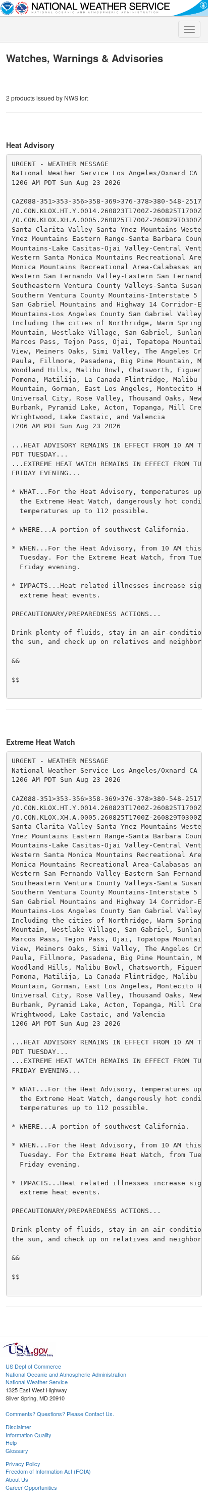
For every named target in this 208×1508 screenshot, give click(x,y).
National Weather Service (37, 1382)
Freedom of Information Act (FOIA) (48, 1471)
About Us (17, 1479)
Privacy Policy (23, 1464)
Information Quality (28, 1435)
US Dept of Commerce (33, 1366)
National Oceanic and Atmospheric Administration (66, 1374)
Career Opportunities (31, 1487)
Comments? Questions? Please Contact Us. (60, 1414)
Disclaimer (18, 1427)
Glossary (17, 1450)
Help (11, 1442)
